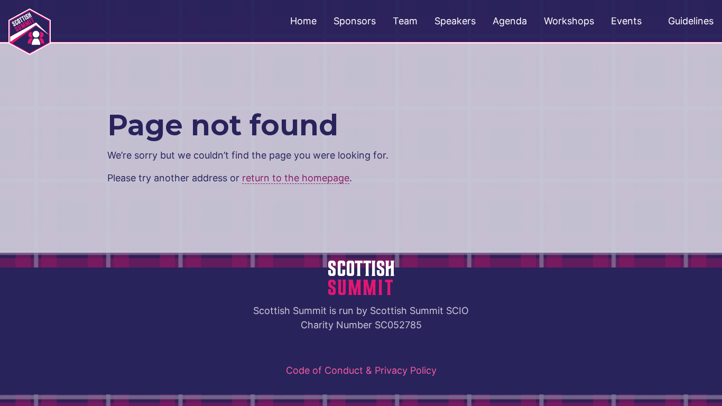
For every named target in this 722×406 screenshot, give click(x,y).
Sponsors (355, 20)
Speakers (455, 20)
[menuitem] (303, 21)
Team (405, 20)
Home (303, 20)
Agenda (510, 20)
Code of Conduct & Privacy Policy (361, 370)
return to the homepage (295, 177)
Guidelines (691, 20)
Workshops (569, 20)
